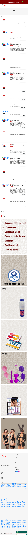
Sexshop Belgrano (14, 499)
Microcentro (16, 458)
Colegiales (16, 467)
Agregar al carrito (23, 39)
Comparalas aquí (4, 354)
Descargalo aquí (4, 387)
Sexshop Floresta (3, 500)
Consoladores (14, 11)
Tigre (2, 482)
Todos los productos (9, 11)
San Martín (2, 478)
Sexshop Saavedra (14, 522)
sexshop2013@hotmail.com (6, 465)
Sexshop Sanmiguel (19, 518)
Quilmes (2, 472)
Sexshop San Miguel (24, 518)
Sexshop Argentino (3, 504)
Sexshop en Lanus (19, 486)
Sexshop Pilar (8, 526)
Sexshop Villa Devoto (3, 518)
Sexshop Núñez (8, 527)
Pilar (1, 481)
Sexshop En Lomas (19, 488)
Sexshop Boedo (8, 499)
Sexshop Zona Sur (14, 520)
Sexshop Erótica (3, 499)
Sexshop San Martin (19, 520)
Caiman (3, 215)
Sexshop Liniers (8, 506)
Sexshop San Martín (8, 520)
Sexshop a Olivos (3, 508)
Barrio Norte (16, 457)
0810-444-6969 (6, 464)
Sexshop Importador (14, 500)
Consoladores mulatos (20, 11)
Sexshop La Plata (14, 502)
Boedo (15, 462)
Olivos (2, 477)
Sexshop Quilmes (24, 522)
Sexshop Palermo (14, 526)
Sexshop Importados (3, 502)
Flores (15, 463)
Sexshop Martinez (19, 508)
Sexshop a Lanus (13, 508)
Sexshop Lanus (23, 502)
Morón (2, 473)
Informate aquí (4, 289)
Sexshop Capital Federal (9, 533)
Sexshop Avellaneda (8, 502)
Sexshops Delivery (3, 526)
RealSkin (14, 119)
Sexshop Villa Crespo (14, 518)
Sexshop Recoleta (19, 522)
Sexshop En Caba (8, 486)
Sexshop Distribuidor (24, 484)
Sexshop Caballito (3, 497)
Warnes (15, 466)
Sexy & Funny (4, 216)
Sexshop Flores (18, 499)
